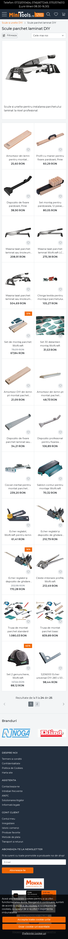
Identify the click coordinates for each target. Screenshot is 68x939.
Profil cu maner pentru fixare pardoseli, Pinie (50, 157)
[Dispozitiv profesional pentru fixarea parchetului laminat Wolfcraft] (50, 422)
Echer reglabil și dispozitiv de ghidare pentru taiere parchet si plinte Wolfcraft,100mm (50, 533)
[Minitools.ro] (25, 14)
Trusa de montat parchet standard (17, 629)
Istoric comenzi (10, 828)
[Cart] (63, 14)
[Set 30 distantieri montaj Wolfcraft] (50, 326)
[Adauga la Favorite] (28, 149)
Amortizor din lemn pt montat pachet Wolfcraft (50, 393)
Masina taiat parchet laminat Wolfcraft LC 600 (50, 250)
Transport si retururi (12, 841)
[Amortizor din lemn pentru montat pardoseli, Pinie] (18, 139)
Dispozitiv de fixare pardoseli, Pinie (18, 204)
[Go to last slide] (5, 733)
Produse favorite (11, 832)
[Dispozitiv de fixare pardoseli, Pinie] (18, 186)
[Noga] (16, 739)
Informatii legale (11, 804)
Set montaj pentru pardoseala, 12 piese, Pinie (50, 204)
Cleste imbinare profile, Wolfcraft (50, 579)
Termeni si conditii (12, 758)
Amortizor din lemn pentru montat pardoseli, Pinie (18, 157)
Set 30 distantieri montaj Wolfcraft (50, 343)
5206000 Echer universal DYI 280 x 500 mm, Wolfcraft (50, 676)
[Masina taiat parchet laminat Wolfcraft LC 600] (50, 232)
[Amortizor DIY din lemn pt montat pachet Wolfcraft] (18, 375)
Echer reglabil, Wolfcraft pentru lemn (17, 533)
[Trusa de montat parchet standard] (18, 611)
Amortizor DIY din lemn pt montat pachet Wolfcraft (18, 393)
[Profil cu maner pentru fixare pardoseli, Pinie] (50, 139)
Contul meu (8, 818)
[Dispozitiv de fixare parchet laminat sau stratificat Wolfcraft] (18, 422)
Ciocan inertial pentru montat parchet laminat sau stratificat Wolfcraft (18, 486)
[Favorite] (56, 14)
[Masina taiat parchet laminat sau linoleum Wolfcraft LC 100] (18, 232)
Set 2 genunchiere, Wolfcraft (18, 676)
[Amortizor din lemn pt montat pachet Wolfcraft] (50, 375)
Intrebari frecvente (12, 791)
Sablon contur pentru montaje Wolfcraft (50, 486)
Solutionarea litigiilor (13, 800)
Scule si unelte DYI (12, 22)
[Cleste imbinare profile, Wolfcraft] (50, 561)
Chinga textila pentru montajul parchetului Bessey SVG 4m (50, 297)
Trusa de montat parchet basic (50, 629)
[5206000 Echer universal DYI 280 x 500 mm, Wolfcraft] (50, 658)
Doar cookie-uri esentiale (34, 926)
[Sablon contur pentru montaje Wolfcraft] (50, 468)
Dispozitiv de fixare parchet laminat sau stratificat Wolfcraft (18, 440)
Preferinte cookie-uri (34, 933)
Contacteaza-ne (11, 786)
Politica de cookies (26, 905)
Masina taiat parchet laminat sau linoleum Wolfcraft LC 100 (17, 250)
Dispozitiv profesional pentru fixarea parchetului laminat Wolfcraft (50, 440)
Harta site (7, 772)
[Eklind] (52, 739)
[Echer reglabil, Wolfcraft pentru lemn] (18, 515)
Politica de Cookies (12, 768)
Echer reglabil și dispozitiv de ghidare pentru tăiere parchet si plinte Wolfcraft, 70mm (18, 579)
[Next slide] (63, 733)
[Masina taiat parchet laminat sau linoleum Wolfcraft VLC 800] (18, 279)
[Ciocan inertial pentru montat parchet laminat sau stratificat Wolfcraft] (18, 468)
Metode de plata (11, 837)
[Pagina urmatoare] (63, 704)
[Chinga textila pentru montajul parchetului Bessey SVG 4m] (50, 279)
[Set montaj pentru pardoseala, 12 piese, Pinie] (50, 186)
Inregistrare (8, 823)
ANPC (5, 795)
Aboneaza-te (18, 870)
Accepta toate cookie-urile (34, 919)
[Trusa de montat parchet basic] (50, 611)
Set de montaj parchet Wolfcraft (17, 343)
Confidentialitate (11, 763)
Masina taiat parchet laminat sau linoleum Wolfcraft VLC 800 (17, 297)
